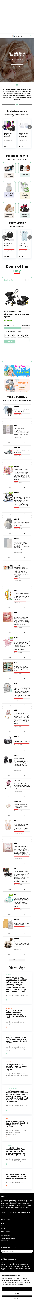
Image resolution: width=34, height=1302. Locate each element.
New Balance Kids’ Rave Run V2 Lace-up (22, 451)
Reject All (17, 1298)
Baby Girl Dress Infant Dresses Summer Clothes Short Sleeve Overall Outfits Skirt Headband (22, 944)
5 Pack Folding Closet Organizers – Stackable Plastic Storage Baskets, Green (21, 668)
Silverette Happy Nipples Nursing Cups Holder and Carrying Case (21, 806)
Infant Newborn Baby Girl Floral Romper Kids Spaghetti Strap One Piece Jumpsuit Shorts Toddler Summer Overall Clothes (21, 827)
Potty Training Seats (24, 195)
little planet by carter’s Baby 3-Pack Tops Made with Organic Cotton (22, 524)
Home (3, 1223)
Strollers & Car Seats (25, 215)
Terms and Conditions (8, 1238)
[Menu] (2, 36)
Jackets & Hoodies (9, 195)
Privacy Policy (5, 1236)
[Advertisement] (17, 17)
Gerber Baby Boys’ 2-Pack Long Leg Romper (21, 410)
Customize (17, 1293)
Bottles (25, 175)
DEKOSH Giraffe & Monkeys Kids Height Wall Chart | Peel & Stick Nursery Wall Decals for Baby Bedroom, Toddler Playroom (22, 596)
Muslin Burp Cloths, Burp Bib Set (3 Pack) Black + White (23, 247)
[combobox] (17, 1251)
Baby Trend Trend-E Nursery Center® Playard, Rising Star (22, 740)
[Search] (31, 36)
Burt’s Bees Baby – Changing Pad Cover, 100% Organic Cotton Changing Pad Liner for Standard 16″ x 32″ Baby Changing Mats (21, 431)
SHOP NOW (16, 66)
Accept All (17, 1289)
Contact (3, 1228)
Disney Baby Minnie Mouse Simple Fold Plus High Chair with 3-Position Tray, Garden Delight (22, 786)
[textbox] (17, 1251)
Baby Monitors (9, 175)
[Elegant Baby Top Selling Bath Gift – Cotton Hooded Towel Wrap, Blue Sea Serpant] (17, 1071)
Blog (2, 1226)
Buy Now (9, 339)
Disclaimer (4, 1240)
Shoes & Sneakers (9, 215)
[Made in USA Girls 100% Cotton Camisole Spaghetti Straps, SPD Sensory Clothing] (17, 1128)
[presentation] (4, 127)
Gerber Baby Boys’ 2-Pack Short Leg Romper (21, 923)
